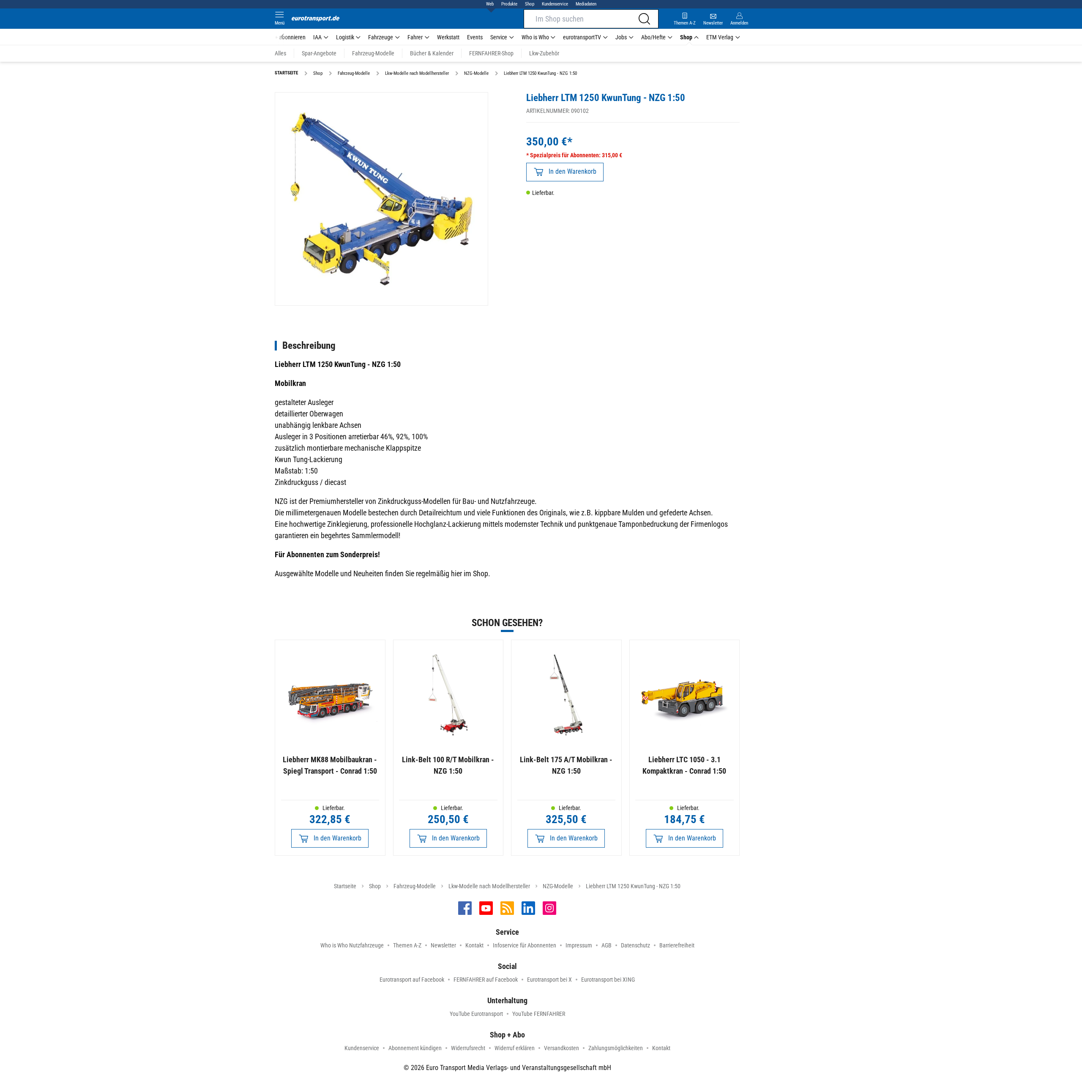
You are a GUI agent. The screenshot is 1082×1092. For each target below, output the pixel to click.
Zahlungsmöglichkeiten (615, 1048)
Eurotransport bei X (549, 979)
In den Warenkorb (572, 171)
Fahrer (415, 37)
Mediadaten (586, 4)
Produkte (509, 4)
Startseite (345, 886)
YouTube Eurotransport (476, 1013)
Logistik (345, 37)
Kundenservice (555, 4)
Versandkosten (561, 1048)
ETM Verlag (719, 37)
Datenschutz (635, 945)
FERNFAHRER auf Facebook (486, 979)
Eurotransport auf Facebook (412, 979)
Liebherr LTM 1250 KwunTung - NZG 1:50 (633, 886)
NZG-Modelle (558, 886)
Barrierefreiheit (676, 945)
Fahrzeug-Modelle (414, 886)
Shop (529, 4)
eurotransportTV (582, 37)
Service (498, 37)
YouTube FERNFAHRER (538, 1013)
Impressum (579, 945)
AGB (606, 945)
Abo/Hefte (653, 37)
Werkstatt (448, 37)
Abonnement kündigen (415, 1048)
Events (475, 37)
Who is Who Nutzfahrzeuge (352, 945)
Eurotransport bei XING (608, 979)
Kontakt (474, 945)
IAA (317, 37)
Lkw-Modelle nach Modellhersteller (489, 886)
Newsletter (443, 945)
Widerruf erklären (515, 1048)
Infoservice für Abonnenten (524, 945)
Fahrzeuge (380, 37)
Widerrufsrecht (468, 1048)
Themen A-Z (407, 945)
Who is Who (535, 37)
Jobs (621, 37)
